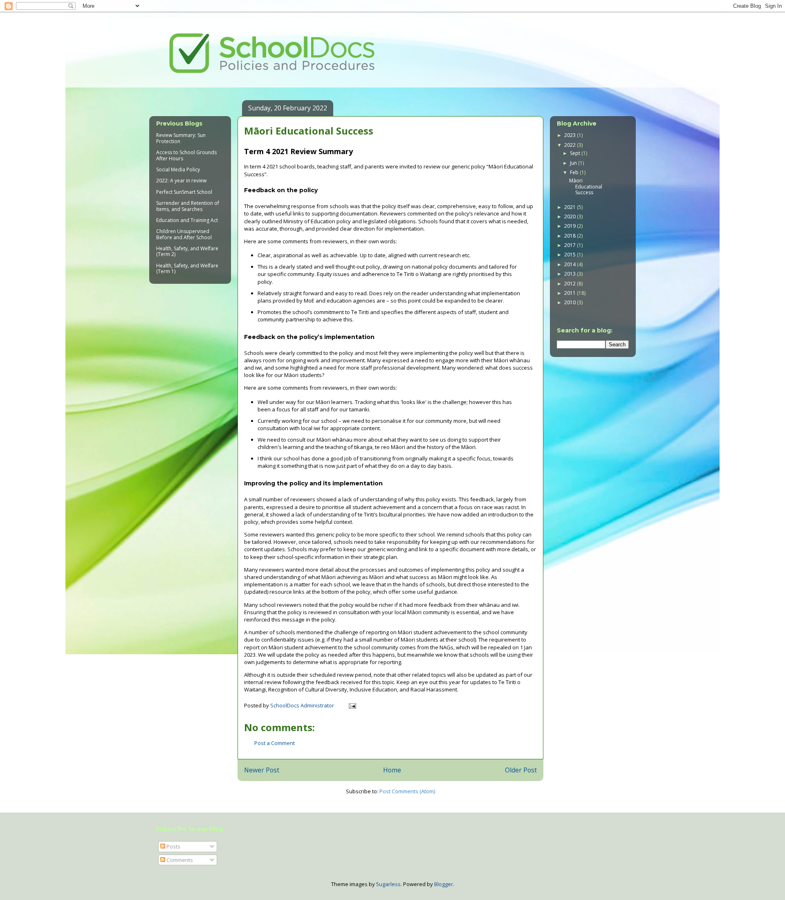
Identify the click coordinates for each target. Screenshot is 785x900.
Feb (575, 172)
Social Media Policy (178, 169)
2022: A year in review (181, 180)
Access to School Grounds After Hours (186, 155)
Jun (574, 162)
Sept (575, 153)
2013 (570, 273)
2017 (570, 245)
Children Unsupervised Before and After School (184, 234)
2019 (570, 225)
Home (392, 769)
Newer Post (261, 769)
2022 (570, 144)
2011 (570, 293)
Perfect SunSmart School (184, 192)
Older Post (521, 769)
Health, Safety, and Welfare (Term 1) (187, 268)
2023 (570, 135)
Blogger (443, 884)
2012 (570, 283)
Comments (179, 860)
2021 (570, 207)
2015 (570, 254)
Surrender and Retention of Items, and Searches (187, 206)
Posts (172, 846)
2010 (570, 302)
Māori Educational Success (585, 186)
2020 (570, 216)
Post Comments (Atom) (407, 791)
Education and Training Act (187, 220)
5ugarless (388, 884)
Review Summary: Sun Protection (181, 138)
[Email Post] (351, 705)
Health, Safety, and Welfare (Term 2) (187, 251)
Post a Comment (274, 743)
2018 (570, 235)
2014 (570, 264)
